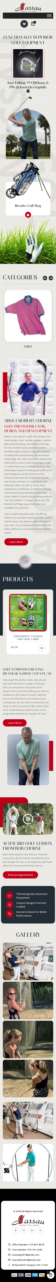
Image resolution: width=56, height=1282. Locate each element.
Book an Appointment (20, 875)
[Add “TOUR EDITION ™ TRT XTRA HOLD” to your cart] (41, 652)
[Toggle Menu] (49, 15)
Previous (45, 278)
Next (51, 278)
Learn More (16, 542)
